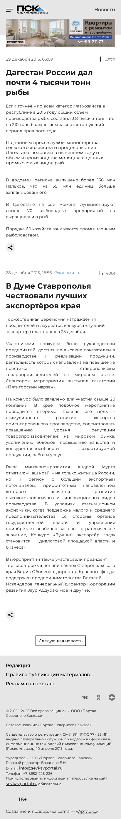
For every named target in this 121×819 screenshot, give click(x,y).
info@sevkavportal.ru (41, 768)
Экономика (67, 273)
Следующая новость (61, 640)
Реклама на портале (31, 683)
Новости (104, 9)
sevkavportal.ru (21, 783)
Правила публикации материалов (48, 674)
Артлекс (87, 811)
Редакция (18, 665)
